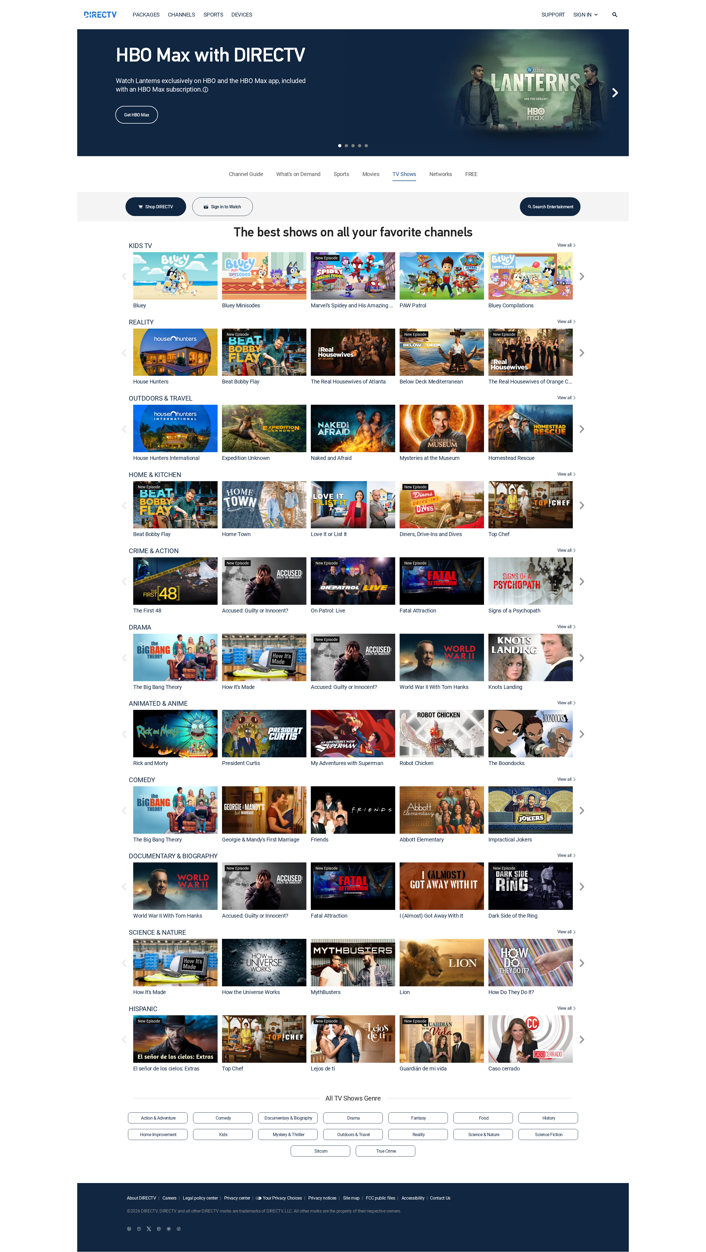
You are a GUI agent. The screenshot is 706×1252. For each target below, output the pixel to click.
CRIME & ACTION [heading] (153, 551)
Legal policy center (200, 1198)
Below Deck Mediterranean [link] (431, 381)
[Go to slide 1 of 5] (339, 145)
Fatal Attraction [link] (418, 610)
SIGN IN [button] (582, 14)
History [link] (548, 1118)
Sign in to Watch (226, 207)
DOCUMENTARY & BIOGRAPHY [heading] (173, 856)
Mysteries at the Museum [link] (430, 458)
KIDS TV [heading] (140, 245)
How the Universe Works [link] (251, 992)
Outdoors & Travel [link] (353, 1134)
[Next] (615, 93)
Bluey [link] (139, 305)
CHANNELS (181, 14)
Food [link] (483, 1118)
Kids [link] (223, 1134)
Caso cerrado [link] (504, 1068)
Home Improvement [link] (158, 1134)
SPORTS (213, 14)
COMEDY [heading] (142, 780)
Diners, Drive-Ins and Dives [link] (431, 534)
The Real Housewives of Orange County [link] (534, 381)
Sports (341, 174)
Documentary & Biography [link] (288, 1118)
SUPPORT (553, 14)
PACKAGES (146, 14)
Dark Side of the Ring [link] (512, 915)
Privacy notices (321, 1198)
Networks (440, 174)
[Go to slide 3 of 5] (353, 145)
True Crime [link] (386, 1151)
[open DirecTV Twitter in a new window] (149, 1229)
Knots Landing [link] (505, 686)
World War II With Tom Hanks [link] (434, 686)
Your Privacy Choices (282, 1198)
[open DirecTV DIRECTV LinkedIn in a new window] (129, 1229)
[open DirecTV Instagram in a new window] (159, 1229)
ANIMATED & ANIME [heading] (158, 703)
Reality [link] (419, 1134)
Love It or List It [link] (329, 534)
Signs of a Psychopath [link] (514, 610)
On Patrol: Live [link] (328, 610)
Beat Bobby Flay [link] (240, 381)
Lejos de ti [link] (323, 1068)
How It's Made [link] (238, 686)
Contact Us (440, 1198)
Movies (370, 174)
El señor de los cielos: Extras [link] (166, 1068)
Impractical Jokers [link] (510, 839)
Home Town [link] (236, 534)
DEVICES (241, 14)
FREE (471, 174)
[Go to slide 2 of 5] (346, 145)
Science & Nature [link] (483, 1134)
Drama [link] (353, 1118)
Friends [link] (319, 839)
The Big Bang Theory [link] (157, 686)
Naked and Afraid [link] (331, 458)
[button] (614, 14)
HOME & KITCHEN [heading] (155, 474)
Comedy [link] (223, 1118)
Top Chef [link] (499, 534)
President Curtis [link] (241, 763)
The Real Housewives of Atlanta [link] (348, 381)
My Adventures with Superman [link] (347, 763)
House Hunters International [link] (166, 458)
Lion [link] (405, 992)
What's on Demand (298, 174)
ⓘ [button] (205, 89)
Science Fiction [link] (549, 1134)
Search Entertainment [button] (553, 207)
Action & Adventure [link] (158, 1118)
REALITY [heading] (141, 322)
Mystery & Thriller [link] (288, 1134)
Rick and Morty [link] (150, 763)
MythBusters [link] (326, 992)
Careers (169, 1198)
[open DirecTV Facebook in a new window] (139, 1229)
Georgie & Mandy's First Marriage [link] (260, 839)
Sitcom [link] (320, 1151)
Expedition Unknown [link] (246, 458)
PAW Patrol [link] (413, 305)
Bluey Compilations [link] (511, 305)
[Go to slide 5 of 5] (366, 145)
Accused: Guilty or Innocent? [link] (255, 610)
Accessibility (412, 1198)
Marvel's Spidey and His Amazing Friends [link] (359, 305)
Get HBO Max (136, 115)
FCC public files (380, 1198)
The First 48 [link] (147, 610)
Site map (351, 1198)
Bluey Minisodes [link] (241, 305)
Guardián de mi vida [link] (423, 1068)
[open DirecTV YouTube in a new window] (169, 1229)
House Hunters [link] (151, 381)
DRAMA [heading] (140, 627)
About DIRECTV (141, 1198)
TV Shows (404, 174)
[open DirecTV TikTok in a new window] (178, 1229)
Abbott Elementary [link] (421, 839)
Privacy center (236, 1198)
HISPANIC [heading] (143, 1009)
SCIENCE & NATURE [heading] (157, 932)
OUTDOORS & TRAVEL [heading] (160, 398)
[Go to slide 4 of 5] (359, 145)
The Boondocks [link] (506, 763)
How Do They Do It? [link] (511, 992)
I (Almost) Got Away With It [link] (431, 915)
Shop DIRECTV (159, 207)
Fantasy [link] (418, 1118)
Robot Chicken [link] (417, 763)
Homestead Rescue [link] (511, 458)
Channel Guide (246, 174)
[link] (175, 275)
